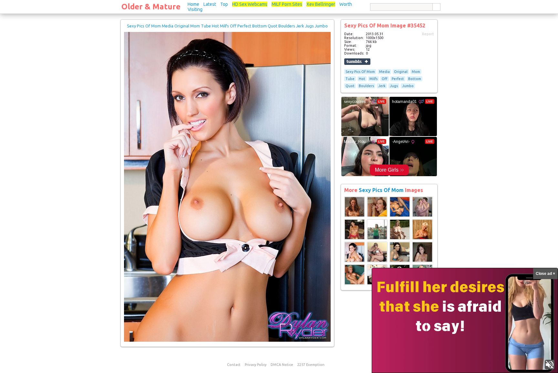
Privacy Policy (255, 365)
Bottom (414, 79)
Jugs (394, 86)
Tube (350, 79)
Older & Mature (151, 6)
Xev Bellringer (320, 4)
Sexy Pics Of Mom (360, 72)
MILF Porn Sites (287, 4)
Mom (416, 72)
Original (401, 72)
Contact (234, 365)
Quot (350, 86)
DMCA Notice (282, 365)
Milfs (373, 79)
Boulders (366, 86)
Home (193, 4)
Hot (362, 79)
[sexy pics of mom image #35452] (227, 340)
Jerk (382, 86)
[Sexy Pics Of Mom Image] (354, 216)
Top (224, 4)
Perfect (398, 79)
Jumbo (408, 86)
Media (384, 72)
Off (385, 79)
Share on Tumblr (357, 61)
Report (428, 34)
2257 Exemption (311, 365)
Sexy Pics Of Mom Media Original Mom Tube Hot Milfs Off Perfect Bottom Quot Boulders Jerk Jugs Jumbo (227, 26)
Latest (209, 4)
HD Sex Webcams (249, 4)
